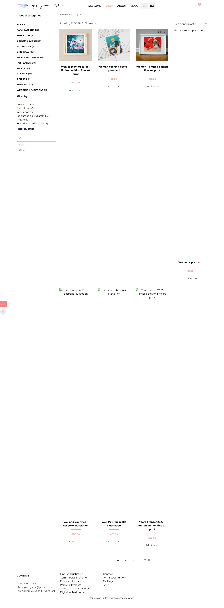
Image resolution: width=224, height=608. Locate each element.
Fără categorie (27, 30)
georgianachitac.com (122, 598)
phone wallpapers (29, 57)
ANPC (106, 585)
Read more (152, 86)
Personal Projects (70, 585)
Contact (108, 574)
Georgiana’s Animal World (75, 588)
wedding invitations (30, 90)
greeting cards (27, 41)
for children (24, 108)
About (121, 5)
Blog (134, 5)
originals (23, 52)
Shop (109, 5)
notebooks (24, 46)
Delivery (108, 581)
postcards (24, 62)
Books (21, 24)
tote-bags (23, 84)
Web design (95, 598)
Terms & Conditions (115, 577)
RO (152, 5)
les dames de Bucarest (30, 115)
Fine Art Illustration (71, 574)
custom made (25, 104)
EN (144, 5)
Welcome (94, 5)
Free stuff (23, 35)
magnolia (22, 119)
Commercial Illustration (74, 577)
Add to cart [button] (75, 90)
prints (21, 68)
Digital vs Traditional (72, 592)
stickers (22, 73)
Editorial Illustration (72, 581)
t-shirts (22, 79)
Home (62, 14)
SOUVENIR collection (30, 123)
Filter (22, 150)
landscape (23, 112)
